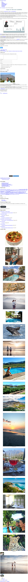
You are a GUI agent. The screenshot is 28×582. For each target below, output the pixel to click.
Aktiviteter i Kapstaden (6, 189)
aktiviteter (1, 189)
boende (20, 189)
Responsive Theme (2, 581)
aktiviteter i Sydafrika (17, 189)
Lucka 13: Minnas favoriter (4, 49)
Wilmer (18, 194)
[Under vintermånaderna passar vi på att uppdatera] (21, 171)
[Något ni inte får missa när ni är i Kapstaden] (21, 107)
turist (0, 194)
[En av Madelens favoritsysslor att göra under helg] (21, 163)
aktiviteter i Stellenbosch (12, 189)
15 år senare (3, 222)
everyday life (24, 189)
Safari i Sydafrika (6, 193)
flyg (2, 190)
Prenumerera (3, 206)
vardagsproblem (2, 194)
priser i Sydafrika (18, 191)
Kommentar (1, 59)
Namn (1, 60)
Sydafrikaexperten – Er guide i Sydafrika (5, 211)
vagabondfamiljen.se (2, 226)
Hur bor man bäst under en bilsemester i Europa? (7, 227)
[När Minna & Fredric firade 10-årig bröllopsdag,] (7, 123)
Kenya (11, 191)
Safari (23, 192)
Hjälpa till (18, 190)
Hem (0, 7)
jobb (24, 190)
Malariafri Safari (14, 191)
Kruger (12, 191)
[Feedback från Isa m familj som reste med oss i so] (21, 155)
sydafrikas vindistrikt (25, 193)
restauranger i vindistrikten (18, 192)
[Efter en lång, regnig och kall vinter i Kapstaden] (7, 163)
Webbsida (1, 63)
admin (9, 11)
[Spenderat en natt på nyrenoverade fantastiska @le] (7, 115)
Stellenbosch (12, 193)
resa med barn (23, 191)
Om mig (3, 2)
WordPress (8, 581)
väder (15, 194)
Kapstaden (8, 191)
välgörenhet (17, 194)
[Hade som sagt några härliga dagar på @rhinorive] (21, 131)
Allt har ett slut (3, 215)
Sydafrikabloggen (2, 216)
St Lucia (14, 193)
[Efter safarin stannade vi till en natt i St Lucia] (7, 131)
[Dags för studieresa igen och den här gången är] (21, 139)
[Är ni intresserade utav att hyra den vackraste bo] (21, 115)
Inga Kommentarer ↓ (13, 11)
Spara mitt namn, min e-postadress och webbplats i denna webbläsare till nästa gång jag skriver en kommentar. (13, 64)
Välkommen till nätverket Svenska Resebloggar (7, 225)
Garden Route (7, 190)
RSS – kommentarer (4, 200)
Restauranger (4, 192)
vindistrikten (7, 194)
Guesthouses (12, 190)
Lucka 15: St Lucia (2, 50)
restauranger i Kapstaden (9, 192)
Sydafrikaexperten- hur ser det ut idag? (6, 184)
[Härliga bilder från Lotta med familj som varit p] (7, 147)
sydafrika (16, 193)
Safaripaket (9, 193)
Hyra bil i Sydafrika (4, 4)
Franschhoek (4, 190)
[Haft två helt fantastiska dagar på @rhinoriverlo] (7, 139)
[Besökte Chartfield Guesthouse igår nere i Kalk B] (7, 171)
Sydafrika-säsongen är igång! (5, 185)
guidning (15, 190)
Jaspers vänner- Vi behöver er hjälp (6, 186)
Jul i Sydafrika (26, 190)
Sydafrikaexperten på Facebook (5, 179)
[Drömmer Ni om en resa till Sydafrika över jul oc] (21, 123)
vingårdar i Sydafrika (12, 194)
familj (1, 190)
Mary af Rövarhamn (2, 221)
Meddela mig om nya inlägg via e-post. (5, 67)
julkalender (2, 191)
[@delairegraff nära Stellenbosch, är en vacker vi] (21, 99)
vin (4, 194)
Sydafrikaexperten (20, 193)
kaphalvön (5, 191)
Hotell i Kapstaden (21, 190)
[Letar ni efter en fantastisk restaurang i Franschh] (7, 99)
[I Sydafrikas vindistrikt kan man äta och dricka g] (21, 147)
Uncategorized (3, 7)
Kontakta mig (3, 6)
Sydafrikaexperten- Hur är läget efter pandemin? (7, 212)
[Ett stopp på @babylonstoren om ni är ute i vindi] (7, 107)
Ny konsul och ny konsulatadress (5, 217)
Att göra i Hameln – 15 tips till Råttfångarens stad (7, 220)
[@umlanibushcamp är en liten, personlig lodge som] (7, 155)
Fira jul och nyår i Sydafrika (5, 183)
